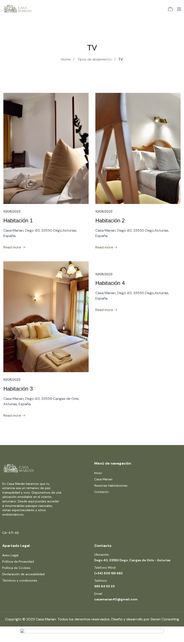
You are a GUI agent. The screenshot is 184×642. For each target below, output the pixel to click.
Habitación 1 (18, 220)
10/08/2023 (11, 211)
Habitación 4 (110, 283)
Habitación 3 (18, 389)
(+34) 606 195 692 (108, 573)
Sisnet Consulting (165, 619)
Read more (12, 247)
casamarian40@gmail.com (116, 599)
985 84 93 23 (104, 586)
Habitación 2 (110, 220)
